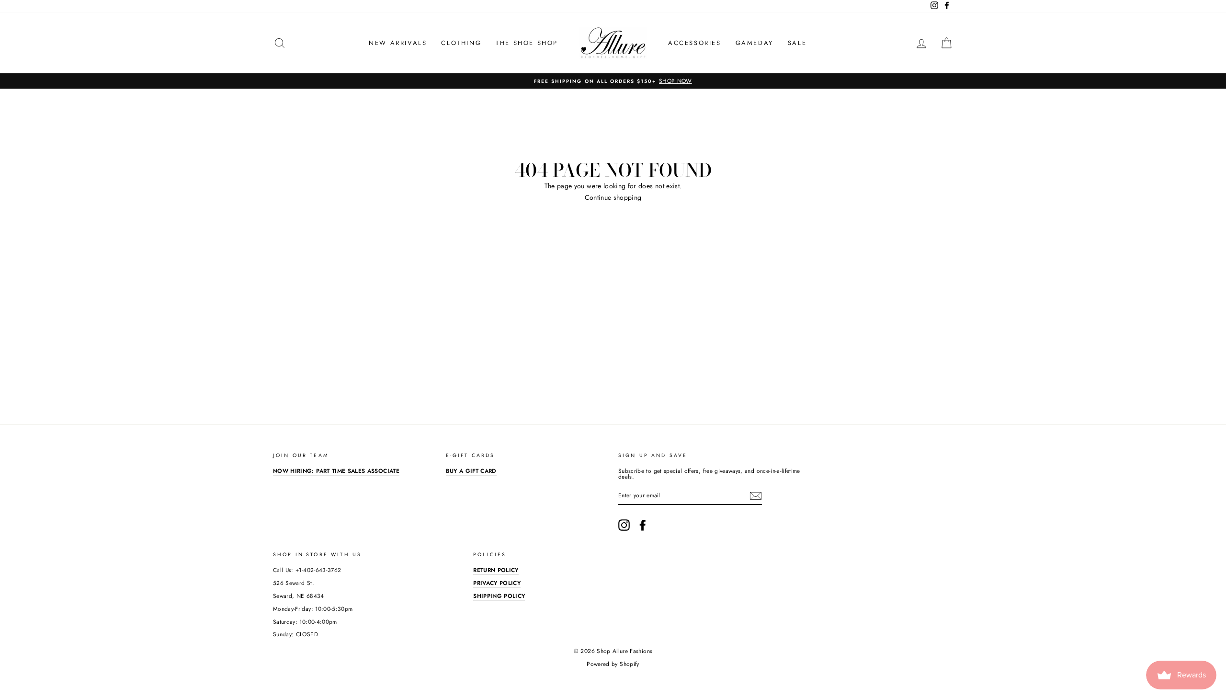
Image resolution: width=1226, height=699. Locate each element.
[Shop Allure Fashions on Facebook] (642, 525)
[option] (613, 81)
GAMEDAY (754, 42)
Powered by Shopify (613, 664)
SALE (797, 42)
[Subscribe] (755, 496)
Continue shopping (613, 197)
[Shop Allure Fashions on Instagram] (624, 525)
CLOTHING (461, 42)
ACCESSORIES (694, 42)
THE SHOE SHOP (527, 42)
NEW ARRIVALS (398, 42)
